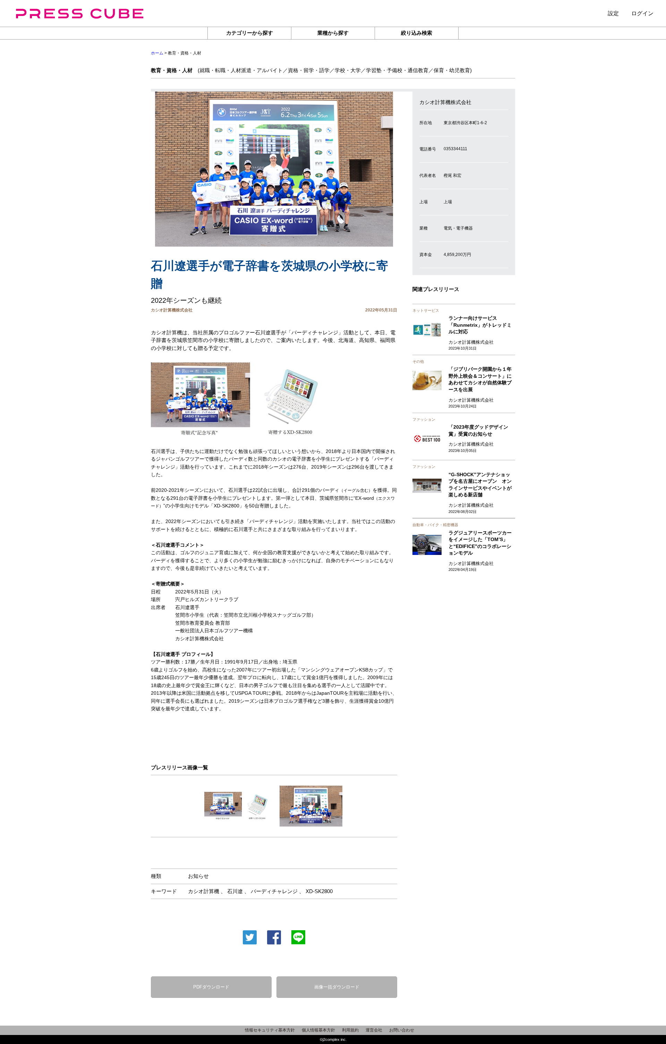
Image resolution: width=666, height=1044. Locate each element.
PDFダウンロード (211, 987)
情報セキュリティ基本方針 (270, 1030)
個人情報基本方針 (318, 1030)
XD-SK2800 (319, 891)
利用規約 (350, 1030)
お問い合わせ (401, 1030)
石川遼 (235, 891)
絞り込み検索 (416, 33)
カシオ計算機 (203, 891)
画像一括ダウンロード (336, 987)
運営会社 (374, 1030)
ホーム (157, 53)
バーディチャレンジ (274, 891)
